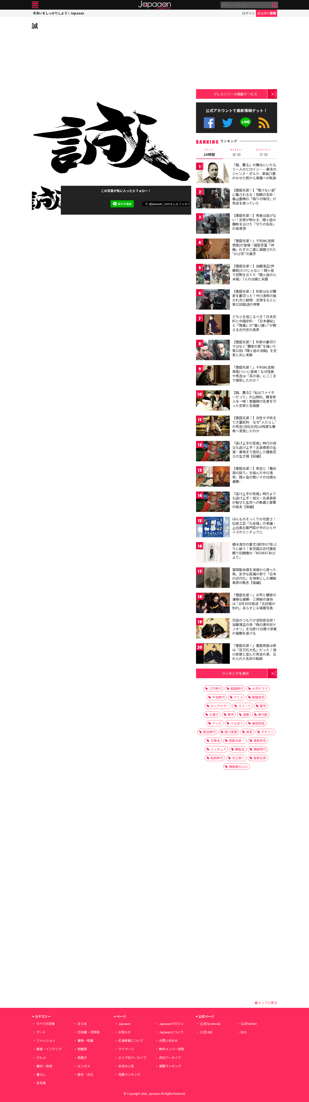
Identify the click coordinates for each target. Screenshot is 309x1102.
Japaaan (154, 5)
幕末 (231, 714)
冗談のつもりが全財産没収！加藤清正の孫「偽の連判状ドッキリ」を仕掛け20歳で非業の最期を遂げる (254, 626)
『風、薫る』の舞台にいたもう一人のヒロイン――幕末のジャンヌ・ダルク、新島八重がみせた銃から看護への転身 (254, 171)
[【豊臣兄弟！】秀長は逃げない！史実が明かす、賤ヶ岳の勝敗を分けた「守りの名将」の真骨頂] (213, 224)
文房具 (215, 740)
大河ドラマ (260, 688)
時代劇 (262, 714)
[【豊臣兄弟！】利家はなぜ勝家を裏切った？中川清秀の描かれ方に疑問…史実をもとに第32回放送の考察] (213, 300)
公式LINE (246, 122)
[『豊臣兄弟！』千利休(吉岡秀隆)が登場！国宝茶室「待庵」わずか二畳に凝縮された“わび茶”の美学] (213, 249)
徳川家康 (231, 732)
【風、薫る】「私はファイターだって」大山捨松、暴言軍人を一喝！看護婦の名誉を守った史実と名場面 (254, 399)
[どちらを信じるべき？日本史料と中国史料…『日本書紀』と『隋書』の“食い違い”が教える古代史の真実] (213, 325)
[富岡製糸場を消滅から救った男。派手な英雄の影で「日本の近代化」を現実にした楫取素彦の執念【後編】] (213, 578)
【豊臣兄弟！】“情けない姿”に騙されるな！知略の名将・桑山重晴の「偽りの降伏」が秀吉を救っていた (254, 196)
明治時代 (209, 732)
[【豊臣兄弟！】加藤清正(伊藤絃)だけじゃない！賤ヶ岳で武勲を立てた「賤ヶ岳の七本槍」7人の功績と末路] (213, 275)
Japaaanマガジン (171, 1023)
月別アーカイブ (170, 1057)
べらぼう (237, 723)
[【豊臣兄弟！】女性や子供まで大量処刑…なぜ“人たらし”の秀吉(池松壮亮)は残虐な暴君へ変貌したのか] (213, 427)
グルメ (41, 1057)
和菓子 (82, 1057)
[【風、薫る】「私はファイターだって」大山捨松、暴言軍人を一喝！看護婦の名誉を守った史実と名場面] (213, 401)
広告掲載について (130, 1040)
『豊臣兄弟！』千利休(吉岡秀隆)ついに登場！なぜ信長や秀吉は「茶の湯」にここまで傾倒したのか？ (254, 374)
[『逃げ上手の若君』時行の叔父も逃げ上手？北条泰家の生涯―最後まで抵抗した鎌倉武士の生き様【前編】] (213, 452)
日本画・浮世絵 (88, 1032)
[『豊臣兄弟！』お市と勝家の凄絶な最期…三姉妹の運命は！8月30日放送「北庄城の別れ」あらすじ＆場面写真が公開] (213, 604)
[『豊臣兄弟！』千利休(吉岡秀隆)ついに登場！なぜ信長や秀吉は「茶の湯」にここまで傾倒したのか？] (213, 376)
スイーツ (244, 706)
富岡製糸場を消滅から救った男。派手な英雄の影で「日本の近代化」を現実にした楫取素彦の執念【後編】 (254, 576)
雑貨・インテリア (49, 1049)
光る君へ (238, 758)
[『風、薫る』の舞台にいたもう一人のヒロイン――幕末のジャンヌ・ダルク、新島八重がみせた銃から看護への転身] (213, 174)
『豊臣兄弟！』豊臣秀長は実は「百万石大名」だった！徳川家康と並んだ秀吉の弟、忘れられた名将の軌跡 (254, 652)
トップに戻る (267, 1002)
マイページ (126, 1049)
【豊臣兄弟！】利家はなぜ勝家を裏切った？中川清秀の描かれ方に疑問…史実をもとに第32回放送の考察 (254, 298)
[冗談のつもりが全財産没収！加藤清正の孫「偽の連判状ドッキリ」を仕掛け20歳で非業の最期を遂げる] (213, 629)
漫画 (246, 714)
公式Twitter (227, 122)
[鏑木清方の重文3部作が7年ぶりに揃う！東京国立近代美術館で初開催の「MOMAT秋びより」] (213, 553)
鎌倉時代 (259, 749)
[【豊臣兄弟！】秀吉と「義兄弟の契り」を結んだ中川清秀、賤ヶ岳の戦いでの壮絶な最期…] (213, 477)
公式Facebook (209, 122)
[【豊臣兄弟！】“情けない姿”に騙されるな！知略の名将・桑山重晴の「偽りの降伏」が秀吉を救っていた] (213, 199)
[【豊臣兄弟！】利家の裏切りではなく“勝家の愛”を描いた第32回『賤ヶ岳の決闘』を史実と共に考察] (213, 351)
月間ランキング (129, 1074)
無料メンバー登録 (171, 1049)
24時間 (209, 152)
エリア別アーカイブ (132, 1057)
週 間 (236, 152)
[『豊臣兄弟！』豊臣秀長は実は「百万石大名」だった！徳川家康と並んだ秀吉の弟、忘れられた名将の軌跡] (213, 654)
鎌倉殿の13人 (238, 766)
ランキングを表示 (235, 673)
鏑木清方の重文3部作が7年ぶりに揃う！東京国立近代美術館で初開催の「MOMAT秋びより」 (254, 551)
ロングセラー (220, 706)
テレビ (217, 723)
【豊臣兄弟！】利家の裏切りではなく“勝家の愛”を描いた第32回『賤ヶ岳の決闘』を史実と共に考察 (254, 348)
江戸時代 (215, 688)
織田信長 (258, 723)
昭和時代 (217, 758)
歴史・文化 (85, 1074)
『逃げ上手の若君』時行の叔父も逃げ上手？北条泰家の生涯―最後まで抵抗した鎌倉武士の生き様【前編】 (254, 449)
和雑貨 (82, 1049)
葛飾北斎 (259, 758)
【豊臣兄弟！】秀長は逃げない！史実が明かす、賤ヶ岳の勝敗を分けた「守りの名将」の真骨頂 (254, 222)
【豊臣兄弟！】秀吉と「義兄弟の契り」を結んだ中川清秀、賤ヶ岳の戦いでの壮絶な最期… (254, 475)
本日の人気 (126, 1066)
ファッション (45, 1040)
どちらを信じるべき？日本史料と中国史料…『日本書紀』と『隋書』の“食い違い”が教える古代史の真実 (254, 323)
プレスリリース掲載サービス (235, 93)
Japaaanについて (171, 1032)
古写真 (41, 1083)
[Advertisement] (71, 65)
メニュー (35, 4)
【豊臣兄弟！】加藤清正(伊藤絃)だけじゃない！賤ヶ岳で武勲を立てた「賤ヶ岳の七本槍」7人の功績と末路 (254, 272)
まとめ (82, 1023)
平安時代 (218, 697)
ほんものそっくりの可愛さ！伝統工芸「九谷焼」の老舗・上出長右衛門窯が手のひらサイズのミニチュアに (254, 525)
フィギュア (218, 749)
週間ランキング (170, 1066)
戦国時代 (237, 688)
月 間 (263, 152)
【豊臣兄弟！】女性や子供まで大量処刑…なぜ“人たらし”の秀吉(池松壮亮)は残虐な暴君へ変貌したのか (254, 424)
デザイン (267, 732)
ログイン (248, 13)
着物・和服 (85, 1040)
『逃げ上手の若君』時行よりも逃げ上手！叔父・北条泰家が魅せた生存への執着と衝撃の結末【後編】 (254, 500)
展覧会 (240, 749)
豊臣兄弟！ (237, 740)
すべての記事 (45, 1023)
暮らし (41, 1074)
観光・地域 (44, 1066)
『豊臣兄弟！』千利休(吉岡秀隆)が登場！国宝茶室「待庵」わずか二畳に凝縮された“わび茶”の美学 (254, 247)
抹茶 (249, 732)
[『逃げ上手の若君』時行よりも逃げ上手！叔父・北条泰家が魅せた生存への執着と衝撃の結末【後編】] (213, 502)
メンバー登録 (266, 13)
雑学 (263, 706)
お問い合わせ (168, 1040)
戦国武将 (258, 697)
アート (41, 1032)
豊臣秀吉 (259, 740)
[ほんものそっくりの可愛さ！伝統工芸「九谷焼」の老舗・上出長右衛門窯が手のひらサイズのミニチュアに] (213, 528)
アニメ (238, 697)
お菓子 (214, 714)
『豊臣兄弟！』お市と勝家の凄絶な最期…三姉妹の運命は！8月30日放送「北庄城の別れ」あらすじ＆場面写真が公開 (254, 603)
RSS (264, 122)
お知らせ (124, 1032)
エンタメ (83, 1066)
